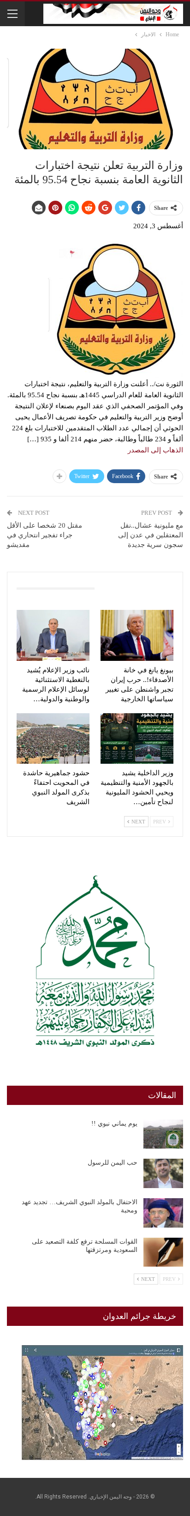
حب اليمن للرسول (112, 1162)
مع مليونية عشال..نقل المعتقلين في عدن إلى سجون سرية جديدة (150, 535)
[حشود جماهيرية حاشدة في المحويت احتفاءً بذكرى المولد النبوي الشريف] (53, 738)
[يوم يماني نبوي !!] (163, 1134)
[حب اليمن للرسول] (163, 1173)
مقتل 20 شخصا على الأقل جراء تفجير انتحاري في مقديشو (44, 535)
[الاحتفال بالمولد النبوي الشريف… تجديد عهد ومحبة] (163, 1213)
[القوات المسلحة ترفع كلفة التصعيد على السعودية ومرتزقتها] (163, 1252)
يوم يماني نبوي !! (114, 1123)
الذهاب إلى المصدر (155, 450)
